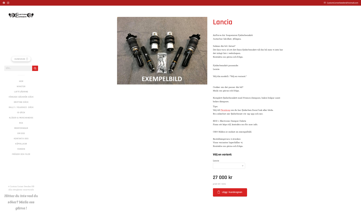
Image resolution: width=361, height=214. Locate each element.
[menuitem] (21, 81)
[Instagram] (8, 2)
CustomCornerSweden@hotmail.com (342, 2)
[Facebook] (4, 2)
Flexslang (225, 110)
